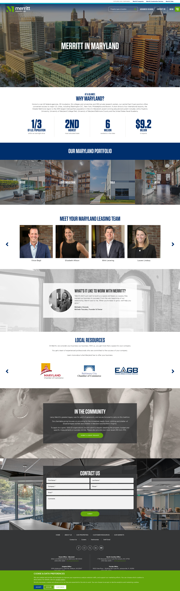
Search (135, 11)
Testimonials (95, 539)
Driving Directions (73, 561)
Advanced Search (146, 9)
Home (58, 535)
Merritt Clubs (169, 1)
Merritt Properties (18, 9)
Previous (7, 246)
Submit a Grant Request (90, 435)
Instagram (84, 548)
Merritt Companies (138, 1)
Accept (38, 587)
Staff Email (106, 539)
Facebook (78, 548)
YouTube (101, 548)
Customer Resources (101, 535)
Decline (49, 587)
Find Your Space (102, 8)
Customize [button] (60, 587)
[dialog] (90, 580)
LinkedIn (95, 548)
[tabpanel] (90, 45)
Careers (83, 539)
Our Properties (82, 535)
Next (173, 246)
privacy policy (60, 579)
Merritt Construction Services (154, 1)
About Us (68, 535)
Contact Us (161, 9)
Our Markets (119, 535)
